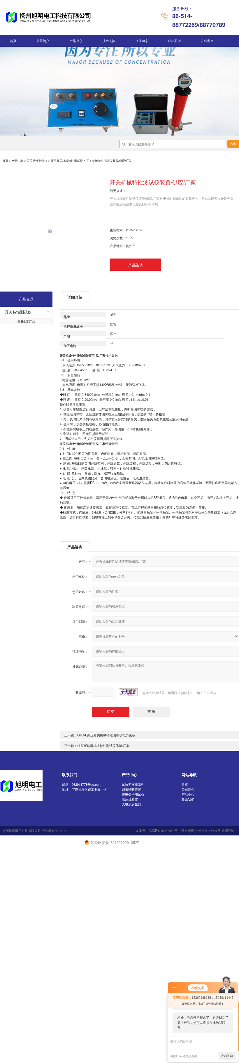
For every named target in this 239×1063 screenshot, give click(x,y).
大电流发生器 (131, 804)
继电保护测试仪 (133, 794)
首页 (13, 41)
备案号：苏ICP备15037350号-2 (158, 830)
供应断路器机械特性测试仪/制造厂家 (103, 745)
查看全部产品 (26, 321)
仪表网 (216, 830)
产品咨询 (135, 265)
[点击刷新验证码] (128, 692)
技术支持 (108, 41)
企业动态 (141, 41)
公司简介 (42, 41)
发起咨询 (227, 1056)
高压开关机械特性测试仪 (67, 160)
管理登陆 (228, 830)
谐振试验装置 (131, 789)
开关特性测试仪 (37, 160)
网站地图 (187, 830)
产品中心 (75, 41)
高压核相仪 (130, 799)
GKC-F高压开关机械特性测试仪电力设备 (106, 735)
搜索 (233, 143)
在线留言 (207, 41)
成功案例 (174, 41)
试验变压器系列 (133, 784)
